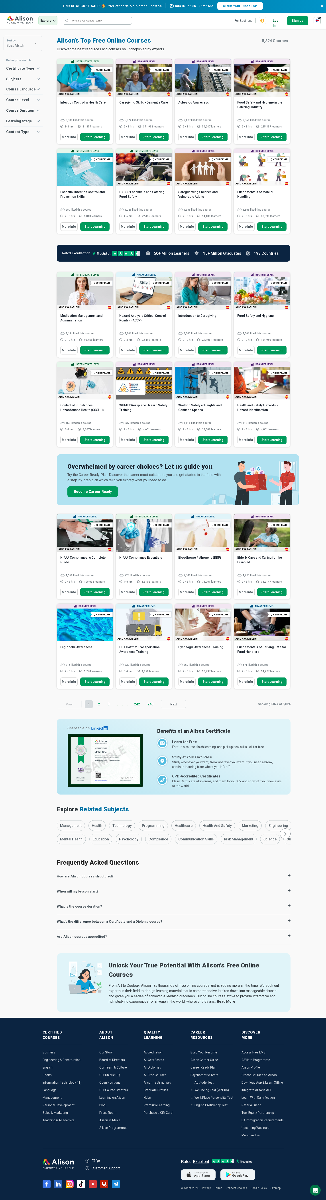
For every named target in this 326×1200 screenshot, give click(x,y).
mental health (71, 839)
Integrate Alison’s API (256, 1090)
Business (49, 1052)
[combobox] (23, 43)
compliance (158, 839)
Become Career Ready (93, 491)
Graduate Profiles (156, 1090)
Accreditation (153, 1052)
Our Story (106, 1052)
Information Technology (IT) (62, 1082)
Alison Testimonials (157, 1082)
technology (122, 826)
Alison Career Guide (204, 1060)
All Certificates (154, 1060)
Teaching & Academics (59, 1120)
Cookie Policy (259, 1188)
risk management (238, 839)
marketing (250, 826)
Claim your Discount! (240, 6)
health (97, 826)
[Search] (67, 21)
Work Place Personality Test (213, 1097)
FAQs (96, 1161)
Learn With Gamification (258, 1097)
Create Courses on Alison (259, 1075)
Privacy (206, 1188)
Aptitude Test (204, 1082)
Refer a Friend (251, 1105)
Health (47, 1075)
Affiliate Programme (256, 1060)
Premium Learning (157, 1105)
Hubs (147, 1097)
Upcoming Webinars (255, 1128)
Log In (276, 21)
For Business (243, 20)
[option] (71, 825)
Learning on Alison (112, 1097)
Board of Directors (112, 1060)
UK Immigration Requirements (263, 1120)
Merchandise (251, 1135)
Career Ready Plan (203, 1067)
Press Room (107, 1112)
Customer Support (106, 1168)
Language (50, 1090)
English (48, 1067)
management (71, 826)
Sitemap (276, 1188)
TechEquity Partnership (258, 1112)
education (101, 839)
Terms (218, 1188)
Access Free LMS (253, 1052)
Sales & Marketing (55, 1112)
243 (150, 704)
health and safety (217, 826)
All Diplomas (152, 1067)
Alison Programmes (113, 1128)
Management (52, 1097)
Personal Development (59, 1105)
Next (173, 704)
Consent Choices (236, 1188)
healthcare (183, 826)
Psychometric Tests (204, 1075)
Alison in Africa (109, 1120)
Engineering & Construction (62, 1060)
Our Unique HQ (109, 1075)
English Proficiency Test (211, 1105)
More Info (69, 137)
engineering (278, 826)
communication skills (196, 839)
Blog (102, 1105)
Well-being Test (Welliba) (211, 1090)
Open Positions (109, 1082)
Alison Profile (251, 1067)
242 (137, 704)
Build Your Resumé (203, 1052)
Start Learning (95, 137)
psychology (128, 839)
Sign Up (298, 20)
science (270, 839)
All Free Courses (155, 1075)
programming (153, 826)
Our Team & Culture (113, 1067)
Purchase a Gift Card (158, 1112)
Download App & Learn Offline (262, 1082)
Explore (45, 20)
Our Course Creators (113, 1090)
